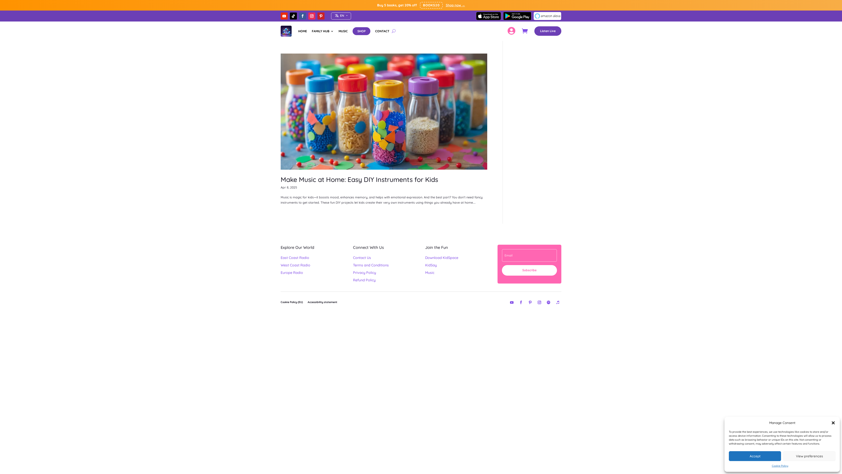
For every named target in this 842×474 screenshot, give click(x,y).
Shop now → (455, 5)
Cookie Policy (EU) (292, 302)
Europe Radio (292, 272)
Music (429, 272)
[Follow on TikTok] (293, 16)
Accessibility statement (322, 302)
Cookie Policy (780, 465)
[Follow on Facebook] (302, 16)
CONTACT (382, 31)
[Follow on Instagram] (311, 16)
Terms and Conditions (371, 265)
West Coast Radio (295, 265)
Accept (755, 456)
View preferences (809, 456)
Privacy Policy (364, 272)
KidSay (431, 265)
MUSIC (343, 31)
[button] (833, 423)
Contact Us (362, 257)
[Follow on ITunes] (557, 302)
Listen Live (548, 31)
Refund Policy (364, 280)
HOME (302, 31)
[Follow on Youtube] (284, 16)
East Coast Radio (295, 257)
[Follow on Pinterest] (321, 16)
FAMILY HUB (320, 31)
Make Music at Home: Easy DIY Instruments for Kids (359, 179)
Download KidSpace (441, 257)
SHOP (361, 31)
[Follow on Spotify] (548, 302)
